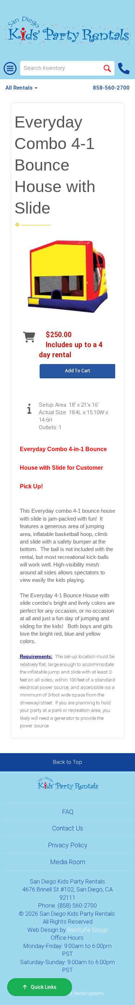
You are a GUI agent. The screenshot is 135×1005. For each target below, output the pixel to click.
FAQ (67, 811)
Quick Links (44, 987)
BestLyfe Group (87, 930)
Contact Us (67, 828)
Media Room (67, 862)
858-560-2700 (111, 88)
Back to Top (67, 762)
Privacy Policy (67, 845)
